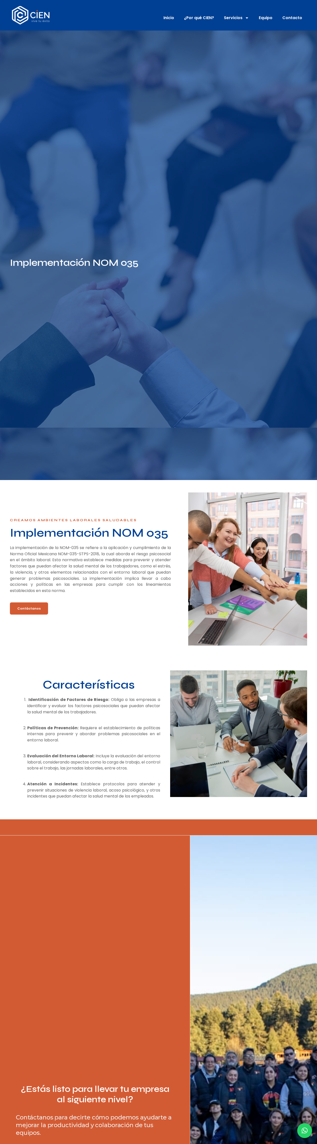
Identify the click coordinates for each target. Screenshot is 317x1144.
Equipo (265, 18)
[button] (304, 1130)
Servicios (233, 18)
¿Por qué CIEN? (199, 18)
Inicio (168, 18)
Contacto (292, 18)
